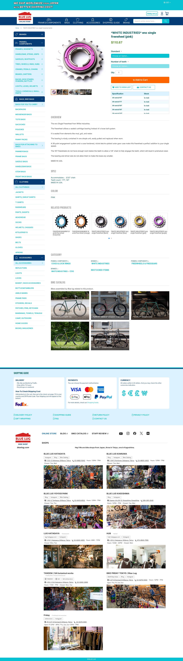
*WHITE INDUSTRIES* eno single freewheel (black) (100, 232)
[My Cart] (167, 13)
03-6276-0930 (142, 580)
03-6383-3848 (82, 582)
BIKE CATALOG (78, 433)
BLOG (63, 433)
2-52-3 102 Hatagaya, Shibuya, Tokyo (59, 582)
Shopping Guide (92, 402)
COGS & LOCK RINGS (61, 263)
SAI (59, 579)
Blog (55, 457)
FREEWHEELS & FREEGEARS (144, 263)
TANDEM (50, 579)
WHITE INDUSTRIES (100, 263)
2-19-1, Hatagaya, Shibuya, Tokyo (58, 540)
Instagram (48, 457)
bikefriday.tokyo (113, 577)
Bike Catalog (64, 457)
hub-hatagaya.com (114, 537)
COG (72, 271)
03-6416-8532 (79, 500)
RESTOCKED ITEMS (100, 270)
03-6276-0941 (81, 622)
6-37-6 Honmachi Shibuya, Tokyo (121, 580)
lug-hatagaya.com (51, 537)
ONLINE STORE (49, 433)
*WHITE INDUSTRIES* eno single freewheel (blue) (119, 232)
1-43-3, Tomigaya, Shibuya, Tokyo (58, 500)
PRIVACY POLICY (141, 415)
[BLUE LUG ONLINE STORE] (24, 17)
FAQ (56, 418)
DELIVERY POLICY (23, 415)
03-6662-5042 (79, 460)
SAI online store (68, 579)
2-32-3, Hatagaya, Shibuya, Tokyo (58, 460)
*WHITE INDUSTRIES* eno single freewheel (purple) (158, 232)
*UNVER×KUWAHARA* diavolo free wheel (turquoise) (61, 233)
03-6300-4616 (79, 540)
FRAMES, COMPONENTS (59, 261)
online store (48, 619)
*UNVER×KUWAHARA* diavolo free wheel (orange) (81, 232)
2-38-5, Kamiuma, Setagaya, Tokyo (121, 460)
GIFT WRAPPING (22, 418)
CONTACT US (100, 418)
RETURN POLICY (101, 415)
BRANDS (94, 261)
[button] (167, 2)
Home (17, 28)
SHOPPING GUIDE (62, 415)
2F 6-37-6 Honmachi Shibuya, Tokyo (59, 622)
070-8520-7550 (143, 540)
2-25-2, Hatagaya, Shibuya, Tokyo (121, 540)
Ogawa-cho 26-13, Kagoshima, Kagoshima (124, 500)
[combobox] (147, 21)
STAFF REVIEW (99, 433)
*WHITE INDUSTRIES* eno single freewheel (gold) (139, 232)
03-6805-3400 (143, 460)
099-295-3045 (148, 500)
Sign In (162, 13)
